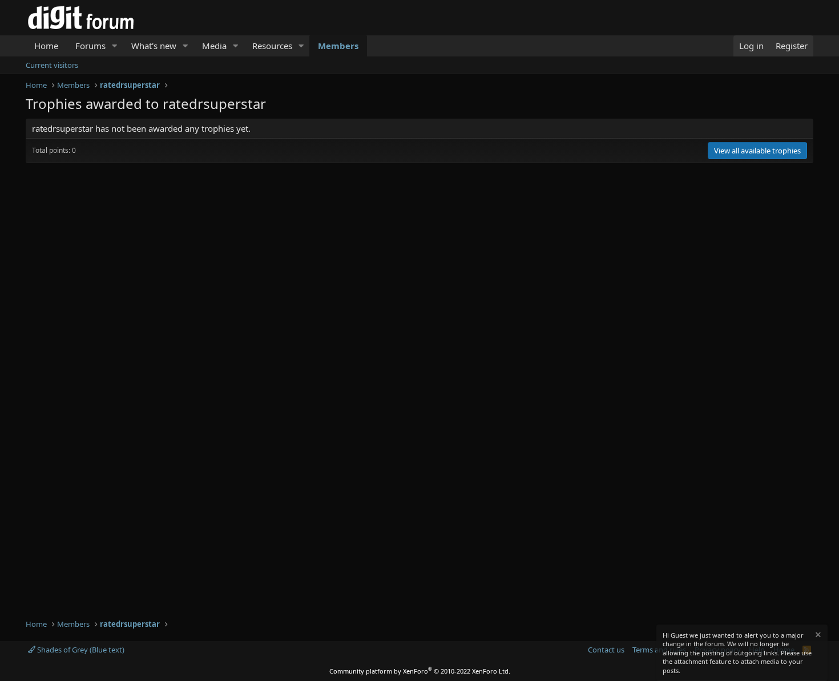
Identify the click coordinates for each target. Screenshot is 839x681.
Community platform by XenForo (419, 671)
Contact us (606, 649)
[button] (115, 45)
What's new (153, 45)
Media (214, 45)
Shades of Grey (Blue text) (79, 649)
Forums (90, 45)
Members (338, 45)
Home (46, 45)
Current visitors (52, 65)
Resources (272, 45)
